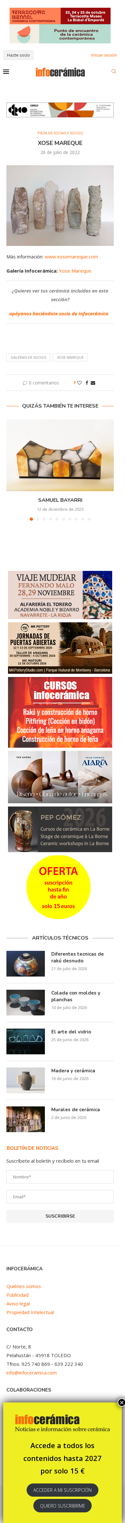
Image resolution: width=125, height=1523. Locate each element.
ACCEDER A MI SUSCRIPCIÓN (62, 1490)
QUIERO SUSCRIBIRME (62, 1506)
